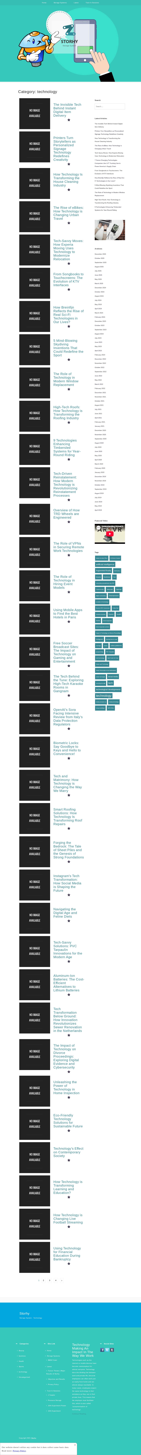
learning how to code (111, 639)
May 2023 (98, 346)
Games (111, 614)
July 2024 (98, 300)
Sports (21, 1366)
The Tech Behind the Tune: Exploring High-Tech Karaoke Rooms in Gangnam (68, 684)
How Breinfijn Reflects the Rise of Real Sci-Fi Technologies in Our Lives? (68, 315)
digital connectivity (101, 595)
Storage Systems (60, 3)
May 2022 (98, 380)
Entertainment (114, 595)
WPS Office (111, 708)
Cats (114, 577)
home (98, 620)
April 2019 (98, 510)
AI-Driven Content (115, 558)
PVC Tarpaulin (110, 651)
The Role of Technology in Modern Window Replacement (66, 379)
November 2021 (100, 397)
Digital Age (119, 589)
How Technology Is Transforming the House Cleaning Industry (68, 180)
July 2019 (98, 497)
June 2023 (98, 342)
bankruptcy (117, 570)
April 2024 (98, 309)
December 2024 (100, 288)
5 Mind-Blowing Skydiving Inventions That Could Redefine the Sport (68, 348)
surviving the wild (100, 683)
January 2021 (99, 426)
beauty (98, 577)
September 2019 (100, 489)
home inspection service (102, 627)
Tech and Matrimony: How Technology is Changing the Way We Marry (67, 783)
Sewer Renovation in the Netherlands (106, 670)
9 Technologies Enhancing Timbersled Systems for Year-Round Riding (67, 448)
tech (110, 683)
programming (99, 651)
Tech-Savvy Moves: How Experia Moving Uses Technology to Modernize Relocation (68, 250)
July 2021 (98, 409)
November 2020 (100, 434)
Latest (76, 3)
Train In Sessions (92, 3)
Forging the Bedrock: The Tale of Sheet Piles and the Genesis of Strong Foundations (68, 850)
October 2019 (99, 485)
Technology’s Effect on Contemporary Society (68, 1152)
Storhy (33, 1438)
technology (103, 695)
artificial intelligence (105, 564)
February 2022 (100, 388)
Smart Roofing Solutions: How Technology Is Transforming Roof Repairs (67, 817)
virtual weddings (100, 708)
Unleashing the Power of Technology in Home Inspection (66, 1087)
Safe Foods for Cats (112, 658)
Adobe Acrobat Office (101, 558)
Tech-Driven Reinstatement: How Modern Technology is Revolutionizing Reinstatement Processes (65, 484)
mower (106, 645)
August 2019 (99, 493)
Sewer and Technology (102, 664)
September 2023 (100, 330)
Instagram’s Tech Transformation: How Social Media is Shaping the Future (67, 883)
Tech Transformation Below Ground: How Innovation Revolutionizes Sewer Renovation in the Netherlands (67, 1020)
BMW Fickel (52, 1360)
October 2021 (99, 401)
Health (21, 1361)
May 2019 (98, 506)
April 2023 (98, 350)
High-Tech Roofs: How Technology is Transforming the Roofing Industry (68, 412)
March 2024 (99, 313)
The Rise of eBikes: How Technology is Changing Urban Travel (68, 213)
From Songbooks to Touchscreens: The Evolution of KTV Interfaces (68, 279)
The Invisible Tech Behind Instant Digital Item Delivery (67, 110)
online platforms (116, 645)
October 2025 (99, 258)
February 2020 (100, 468)
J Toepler (51, 1395)
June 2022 (98, 376)
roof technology (100, 658)
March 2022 (99, 384)
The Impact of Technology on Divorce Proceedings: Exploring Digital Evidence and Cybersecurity (66, 1056)
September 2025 (100, 262)
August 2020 (99, 443)
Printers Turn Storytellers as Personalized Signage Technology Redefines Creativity (64, 148)
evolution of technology (102, 602)
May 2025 (98, 279)
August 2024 (99, 296)
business (107, 577)
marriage (98, 645)
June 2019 (98, 502)
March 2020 (99, 464)
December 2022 (100, 359)
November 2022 (100, 363)
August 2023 (99, 334)
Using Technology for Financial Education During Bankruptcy (67, 1253)
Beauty (21, 1350)
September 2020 (100, 439)
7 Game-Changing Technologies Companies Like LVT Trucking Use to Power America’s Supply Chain (108, 163)
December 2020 (100, 430)
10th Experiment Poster (57, 1406)
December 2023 (100, 321)
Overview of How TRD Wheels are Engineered (66, 513)
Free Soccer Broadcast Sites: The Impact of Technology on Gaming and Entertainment (66, 652)
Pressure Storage (54, 1400)
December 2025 (100, 254)
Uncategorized (24, 1377)
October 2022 (99, 367)
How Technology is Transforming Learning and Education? (68, 1187)
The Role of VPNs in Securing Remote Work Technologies (68, 547)
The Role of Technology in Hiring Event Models (64, 582)
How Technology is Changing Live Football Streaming (68, 1218)
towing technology (114, 702)
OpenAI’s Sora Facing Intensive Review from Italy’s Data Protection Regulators (68, 717)
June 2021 (98, 413)
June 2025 (98, 275)
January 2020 (99, 472)
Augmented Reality (103, 571)
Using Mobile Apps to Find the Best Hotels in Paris (67, 613)
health (119, 614)
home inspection (107, 620)
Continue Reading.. (79, 1414)
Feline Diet (115, 608)
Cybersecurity (100, 589)
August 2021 (99, 405)
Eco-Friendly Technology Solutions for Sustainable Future (68, 1120)
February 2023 (100, 355)
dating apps (110, 589)
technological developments (108, 689)
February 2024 (100, 317)
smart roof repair (100, 676)
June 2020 (98, 451)
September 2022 (100, 371)
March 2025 (99, 283)
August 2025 (99, 267)
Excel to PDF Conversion (103, 608)
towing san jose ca (101, 702)
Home (44, 3)
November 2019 (100, 481)
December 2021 (100, 392)
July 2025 (98, 271)
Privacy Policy (53, 1384)
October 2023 (99, 325)
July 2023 (98, 338)
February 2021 (100, 422)
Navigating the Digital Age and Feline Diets (65, 912)
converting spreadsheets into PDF (105, 583)
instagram (99, 639)
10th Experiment (54, 1411)
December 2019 (100, 476)
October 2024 (99, 292)
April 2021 (98, 418)
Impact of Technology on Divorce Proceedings (108, 633)
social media (113, 677)
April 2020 (98, 460)
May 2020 (98, 455)
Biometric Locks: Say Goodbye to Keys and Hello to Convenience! (67, 748)
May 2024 (98, 304)
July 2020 (98, 447)
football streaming (100, 614)
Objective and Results (56, 1379)
